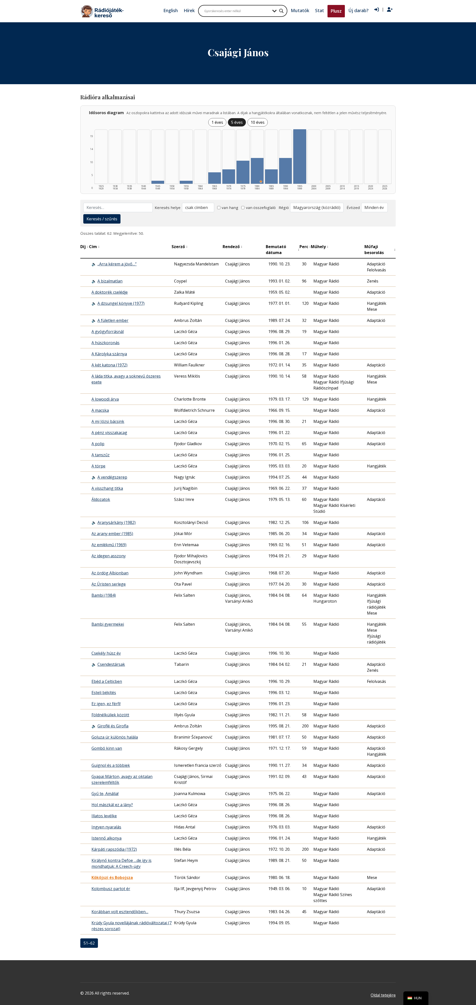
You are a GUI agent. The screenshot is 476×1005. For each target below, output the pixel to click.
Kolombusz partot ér (110, 888)
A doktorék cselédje (109, 292)
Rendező (232, 246)
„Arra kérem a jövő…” (117, 264)
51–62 (89, 943)
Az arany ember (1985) (112, 533)
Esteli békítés (103, 692)
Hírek (189, 10)
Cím (94, 246)
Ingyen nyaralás (106, 827)
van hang (230, 207)
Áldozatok (100, 499)
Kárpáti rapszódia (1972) (114, 849)
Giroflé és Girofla (112, 726)
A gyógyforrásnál (107, 331)
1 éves (217, 122)
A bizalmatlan (109, 281)
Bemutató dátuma (282, 249)
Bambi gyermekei (107, 624)
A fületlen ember (112, 320)
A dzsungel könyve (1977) (121, 303)
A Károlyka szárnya (109, 354)
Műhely (319, 246)
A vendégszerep (112, 477)
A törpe (98, 466)
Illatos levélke (104, 816)
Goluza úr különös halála (114, 737)
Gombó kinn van (106, 748)
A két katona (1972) (109, 365)
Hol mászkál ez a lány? (112, 804)
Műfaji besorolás (380, 249)
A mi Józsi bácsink (107, 421)
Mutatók (300, 10)
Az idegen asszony (108, 556)
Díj (84, 246)
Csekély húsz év (106, 653)
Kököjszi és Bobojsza (112, 877)
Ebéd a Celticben (106, 681)
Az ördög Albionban (109, 573)
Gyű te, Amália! (105, 793)
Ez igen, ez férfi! (105, 703)
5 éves (237, 122)
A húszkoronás (105, 342)
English (170, 10)
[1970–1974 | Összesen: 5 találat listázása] (228, 176)
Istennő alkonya (106, 838)
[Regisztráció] (390, 9)
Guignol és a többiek (110, 765)
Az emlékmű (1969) (108, 544)
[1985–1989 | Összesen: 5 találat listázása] (271, 176)
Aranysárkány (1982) (116, 522)
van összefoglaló (261, 207)
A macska (100, 410)
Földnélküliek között (110, 715)
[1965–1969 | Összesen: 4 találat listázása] (214, 178)
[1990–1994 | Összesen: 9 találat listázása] (285, 171)
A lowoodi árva (105, 399)
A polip (97, 443)
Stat (319, 10)
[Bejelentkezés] (376, 9)
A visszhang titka (107, 488)
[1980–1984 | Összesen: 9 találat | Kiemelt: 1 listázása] (257, 171)
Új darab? (358, 10)
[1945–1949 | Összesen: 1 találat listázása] (157, 182)
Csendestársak (111, 664)
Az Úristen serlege (108, 584)
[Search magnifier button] (281, 10)
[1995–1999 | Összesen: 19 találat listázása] (299, 156)
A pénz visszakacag (109, 432)
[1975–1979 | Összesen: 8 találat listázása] (243, 172)
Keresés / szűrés (102, 219)
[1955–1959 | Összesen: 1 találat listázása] (186, 182)
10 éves (258, 122)
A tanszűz (100, 455)
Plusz (336, 11)
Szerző (180, 246)
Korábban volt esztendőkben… (119, 911)
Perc (305, 246)
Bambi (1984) (103, 595)
